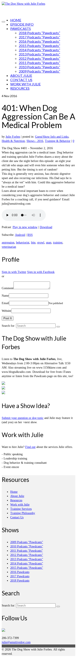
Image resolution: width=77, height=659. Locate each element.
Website (6, 310)
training (57, 242)
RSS (30, 234)
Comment (7, 288)
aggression (8, 242)
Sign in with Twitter (14, 272)
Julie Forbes (13, 136)
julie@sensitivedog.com (16, 642)
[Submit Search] (58, 326)
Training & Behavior (57, 141)
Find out (30, 447)
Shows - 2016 (35, 141)
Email (5, 303)
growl (40, 242)
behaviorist (22, 242)
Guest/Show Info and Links (51, 136)
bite (33, 242)
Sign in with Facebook (41, 272)
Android (20, 234)
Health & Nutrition (13, 141)
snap (48, 242)
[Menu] (3, 21)
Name (5, 295)
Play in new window (25, 227)
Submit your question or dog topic (22, 418)
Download (46, 227)
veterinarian (9, 246)
